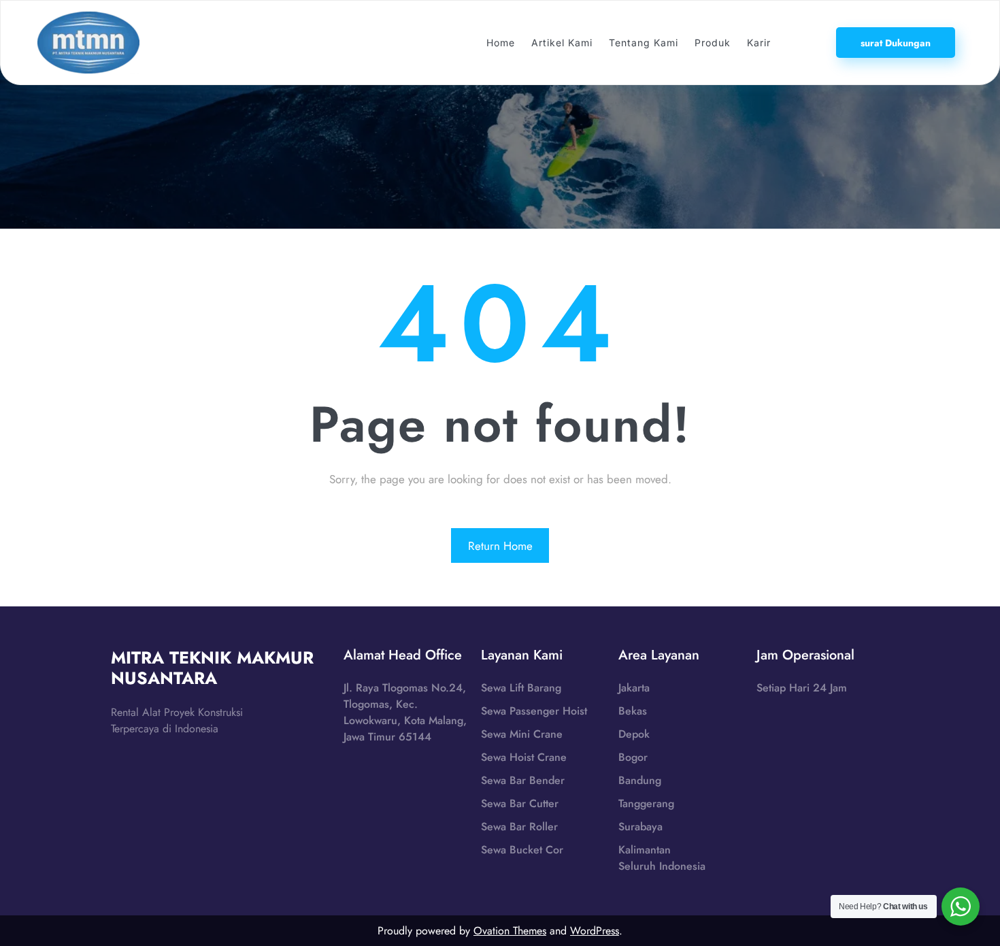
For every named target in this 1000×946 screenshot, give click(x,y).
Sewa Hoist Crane (524, 757)
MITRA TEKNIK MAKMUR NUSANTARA (212, 667)
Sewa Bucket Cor (522, 850)
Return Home (500, 546)
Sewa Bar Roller (519, 826)
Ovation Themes (509, 931)
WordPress (594, 931)
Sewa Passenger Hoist (534, 711)
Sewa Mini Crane (522, 734)
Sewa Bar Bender (523, 780)
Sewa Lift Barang (521, 688)
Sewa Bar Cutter (520, 803)
